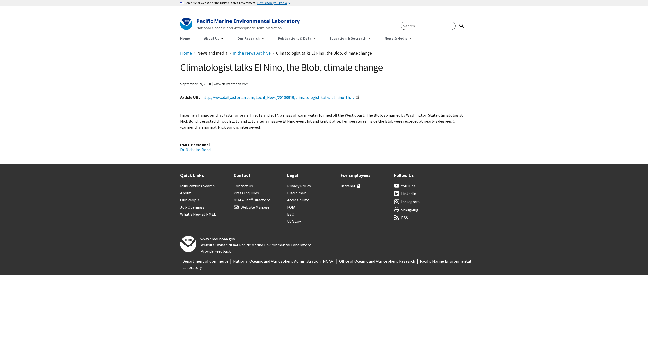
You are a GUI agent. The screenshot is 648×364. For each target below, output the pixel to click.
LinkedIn (408, 193)
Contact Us (243, 185)
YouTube (408, 185)
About (185, 192)
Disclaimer (296, 192)
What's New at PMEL (198, 214)
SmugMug (409, 209)
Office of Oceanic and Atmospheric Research (377, 261)
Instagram (410, 201)
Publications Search (197, 185)
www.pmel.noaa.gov (217, 238)
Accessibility (298, 199)
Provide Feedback (215, 251)
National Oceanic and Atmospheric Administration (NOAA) (283, 261)
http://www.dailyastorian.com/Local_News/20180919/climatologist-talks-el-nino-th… (278, 97)
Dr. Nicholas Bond (195, 149)
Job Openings (192, 207)
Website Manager (256, 207)
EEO (290, 214)
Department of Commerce (205, 261)
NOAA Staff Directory (252, 199)
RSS (404, 217)
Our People (190, 199)
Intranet (348, 185)
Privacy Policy (299, 185)
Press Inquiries (246, 192)
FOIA (291, 207)
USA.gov (294, 221)
